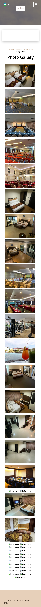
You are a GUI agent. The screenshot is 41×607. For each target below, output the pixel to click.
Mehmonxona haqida (25, 49)
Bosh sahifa (11, 49)
